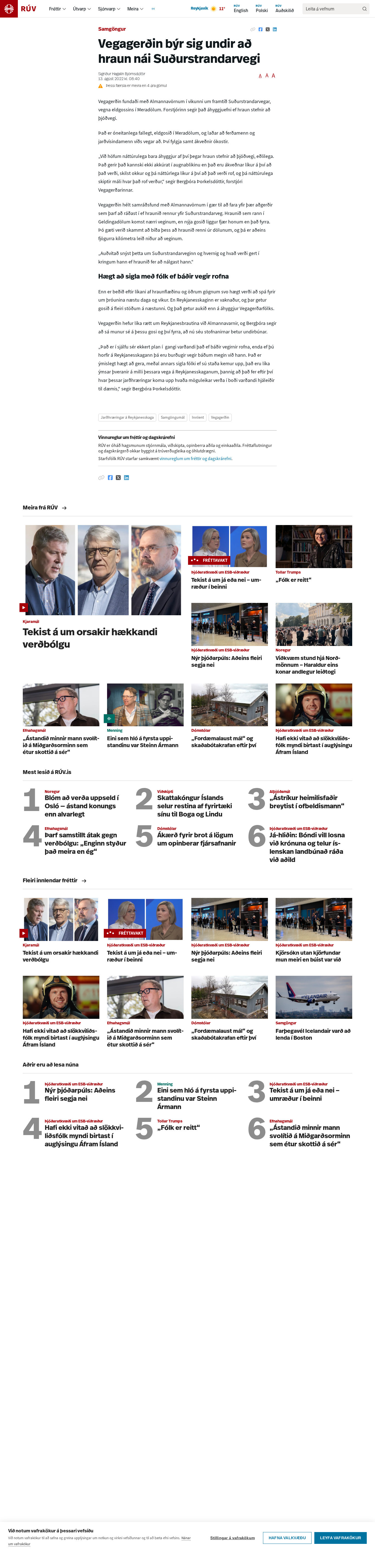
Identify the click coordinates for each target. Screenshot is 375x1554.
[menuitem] (64, 9)
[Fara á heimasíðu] (23, 9)
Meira (132, 9)
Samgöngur (112, 29)
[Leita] (364, 9)
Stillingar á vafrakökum (232, 1538)
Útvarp (79, 9)
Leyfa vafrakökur (340, 1538)
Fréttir (55, 9)
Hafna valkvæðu (287, 1538)
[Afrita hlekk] (252, 29)
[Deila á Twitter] (268, 29)
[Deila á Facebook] (260, 29)
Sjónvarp (106, 9)
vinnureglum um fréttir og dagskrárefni (195, 458)
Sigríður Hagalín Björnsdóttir (121, 74)
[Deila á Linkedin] (275, 29)
